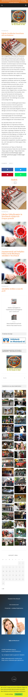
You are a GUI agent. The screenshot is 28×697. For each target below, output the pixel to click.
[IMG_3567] (20, 515)
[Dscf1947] (8, 472)
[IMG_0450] (8, 525)
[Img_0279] (8, 428)
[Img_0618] (20, 394)
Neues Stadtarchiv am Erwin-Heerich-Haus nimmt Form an (14, 323)
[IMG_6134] (20, 454)
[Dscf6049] (20, 532)
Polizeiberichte (5, 30)
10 (3, 571)
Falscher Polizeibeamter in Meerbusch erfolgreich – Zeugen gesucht (12, 216)
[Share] (7, 169)
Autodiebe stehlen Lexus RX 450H (12, 290)
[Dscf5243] (8, 462)
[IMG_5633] (8, 542)
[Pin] (7, 174)
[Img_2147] (20, 437)
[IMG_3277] (8, 402)
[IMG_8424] (20, 411)
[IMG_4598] (20, 524)
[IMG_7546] (20, 429)
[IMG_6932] (8, 436)
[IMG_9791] (8, 516)
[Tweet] (20, 169)
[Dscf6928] (20, 420)
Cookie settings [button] (9, 694)
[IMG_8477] (20, 446)
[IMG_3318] (8, 411)
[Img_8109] (20, 498)
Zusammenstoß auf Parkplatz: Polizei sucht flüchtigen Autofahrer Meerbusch (13, 254)
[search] (24, 378)
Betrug (11, 163)
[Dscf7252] (20, 463)
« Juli (3, 588)
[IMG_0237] (8, 508)
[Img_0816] (8, 454)
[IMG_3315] (8, 394)
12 (9, 571)
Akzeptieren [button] (19, 694)
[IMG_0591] (8, 491)
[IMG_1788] (8, 419)
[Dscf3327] (8, 481)
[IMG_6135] (8, 499)
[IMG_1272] (20, 489)
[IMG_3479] (20, 542)
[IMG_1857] (20, 472)
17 (3, 575)
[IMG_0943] (8, 533)
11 (6, 571)
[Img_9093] (20, 402)
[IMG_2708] (20, 481)
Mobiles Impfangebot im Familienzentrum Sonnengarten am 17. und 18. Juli (14, 308)
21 (16, 575)
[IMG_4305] (8, 445)
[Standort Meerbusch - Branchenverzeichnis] (18, 10)
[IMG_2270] (20, 506)
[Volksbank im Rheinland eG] (14, 343)
